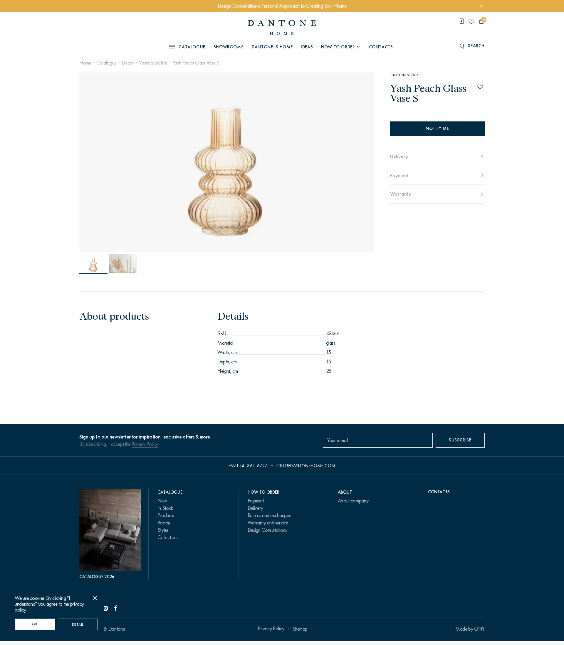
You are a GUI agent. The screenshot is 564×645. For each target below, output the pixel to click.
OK (34, 624)
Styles (163, 530)
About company (353, 501)
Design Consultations (267, 530)
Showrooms (229, 46)
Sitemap (300, 629)
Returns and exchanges (269, 515)
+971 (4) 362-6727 (248, 465)
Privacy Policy (145, 444)
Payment (255, 501)
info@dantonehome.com (305, 465)
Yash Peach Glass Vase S (196, 63)
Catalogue (106, 63)
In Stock (165, 508)
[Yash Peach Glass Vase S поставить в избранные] (480, 86)
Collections (167, 537)
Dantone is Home (272, 46)
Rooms (163, 523)
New (162, 501)
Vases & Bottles (153, 63)
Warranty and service (268, 523)
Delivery (255, 508)
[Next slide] (329, 162)
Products (165, 515)
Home (85, 63)
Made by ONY (470, 629)
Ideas (307, 46)
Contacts (381, 46)
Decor (128, 63)
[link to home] (282, 27)
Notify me (437, 128)
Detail (78, 624)
